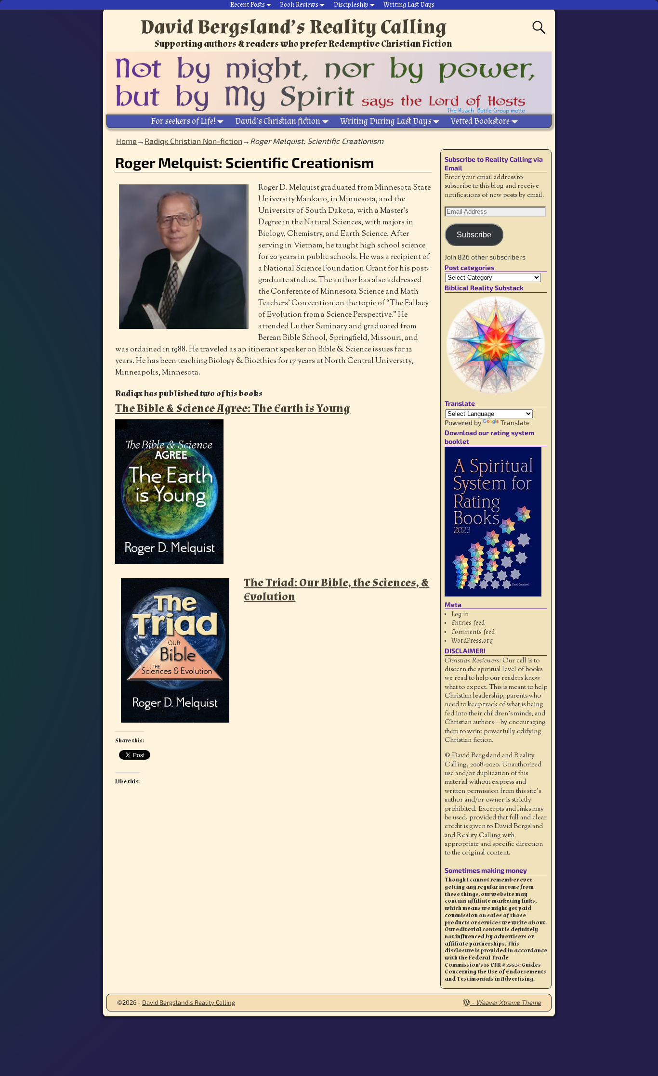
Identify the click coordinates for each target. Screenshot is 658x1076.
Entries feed (468, 623)
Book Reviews (299, 4)
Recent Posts (247, 4)
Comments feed (473, 632)
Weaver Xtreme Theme (508, 1002)
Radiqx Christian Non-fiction (193, 140)
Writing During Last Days (386, 121)
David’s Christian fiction (277, 121)
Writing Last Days (408, 4)
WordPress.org (472, 640)
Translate (515, 422)
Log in (460, 614)
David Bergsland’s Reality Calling (294, 27)
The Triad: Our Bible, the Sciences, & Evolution (336, 589)
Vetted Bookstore (480, 121)
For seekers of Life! (183, 121)
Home (126, 140)
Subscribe (474, 235)
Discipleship (351, 4)
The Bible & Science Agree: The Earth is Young (232, 408)
